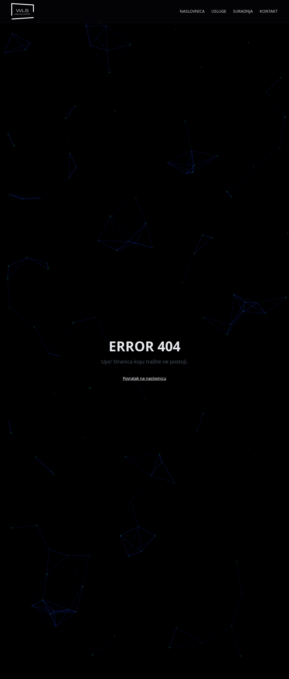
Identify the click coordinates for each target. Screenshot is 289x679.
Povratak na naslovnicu (144, 378)
